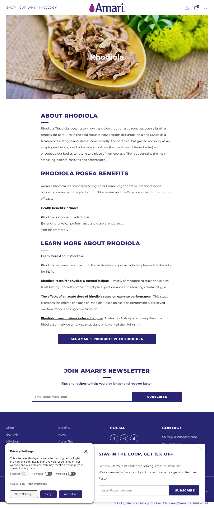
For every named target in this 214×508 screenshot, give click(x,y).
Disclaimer (169, 503)
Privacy (144, 503)
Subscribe (185, 490)
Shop (10, 428)
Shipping (119, 503)
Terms (182, 503)
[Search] (206, 7)
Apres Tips (65, 441)
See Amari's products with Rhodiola (107, 339)
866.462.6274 (171, 444)
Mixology (13, 441)
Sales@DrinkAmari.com (179, 437)
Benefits (64, 428)
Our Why (13, 434)
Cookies (156, 503)
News (62, 434)
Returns (132, 503)
